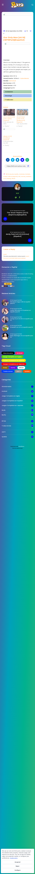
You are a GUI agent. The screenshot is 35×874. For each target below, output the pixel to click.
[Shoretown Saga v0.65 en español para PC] (5, 302)
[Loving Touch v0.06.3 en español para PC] (5, 319)
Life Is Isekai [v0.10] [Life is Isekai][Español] (9, 118)
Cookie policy (14, 858)
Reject (17, 866)
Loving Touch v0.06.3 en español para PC (21, 319)
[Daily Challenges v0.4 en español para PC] (5, 336)
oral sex (23, 176)
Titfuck (13, 178)
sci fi (4, 178)
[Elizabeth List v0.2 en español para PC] (5, 328)
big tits (16, 174)
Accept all (17, 862)
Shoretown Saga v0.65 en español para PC (20, 302)
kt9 (17, 193)
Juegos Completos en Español (12, 401)
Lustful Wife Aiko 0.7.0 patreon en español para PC (20, 311)
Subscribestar (24, 78)
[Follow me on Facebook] (19, 197)
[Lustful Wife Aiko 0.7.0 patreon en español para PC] (5, 311)
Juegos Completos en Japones (12, 405)
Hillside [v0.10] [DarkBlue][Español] (7, 138)
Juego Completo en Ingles (11, 396)
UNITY (4, 432)
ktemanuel (12, 81)
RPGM (4, 421)
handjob (27, 174)
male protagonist (12, 176)
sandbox (28, 176)
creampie (22, 174)
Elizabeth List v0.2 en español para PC (21, 327)
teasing (9, 178)
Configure (17, 870)
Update (4, 437)
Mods (3, 410)
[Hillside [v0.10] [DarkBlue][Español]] (9, 131)
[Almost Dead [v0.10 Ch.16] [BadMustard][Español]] (22, 112)
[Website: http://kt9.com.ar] (16, 197)
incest (5, 176)
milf (19, 176)
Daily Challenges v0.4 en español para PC (21, 336)
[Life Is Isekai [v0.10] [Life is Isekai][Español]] (9, 112)
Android (4, 391)
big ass (12, 174)
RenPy (4, 415)
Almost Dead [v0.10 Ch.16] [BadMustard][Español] (21, 119)
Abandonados (6, 386)
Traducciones (6, 426)
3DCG (7, 174)
